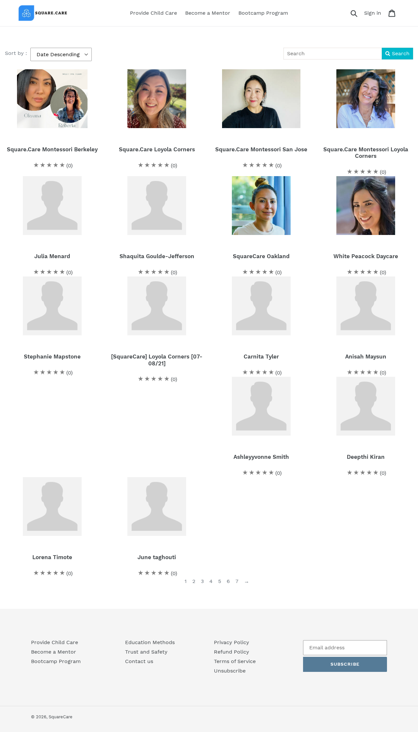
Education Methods (150, 642)
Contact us (139, 661)
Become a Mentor (53, 652)
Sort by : (16, 53)
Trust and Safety (146, 652)
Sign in (374, 12)
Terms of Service (235, 661)
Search (400, 53)
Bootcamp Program (56, 661)
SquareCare (60, 716)
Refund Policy (231, 652)
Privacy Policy (231, 642)
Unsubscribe (230, 671)
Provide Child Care (54, 642)
